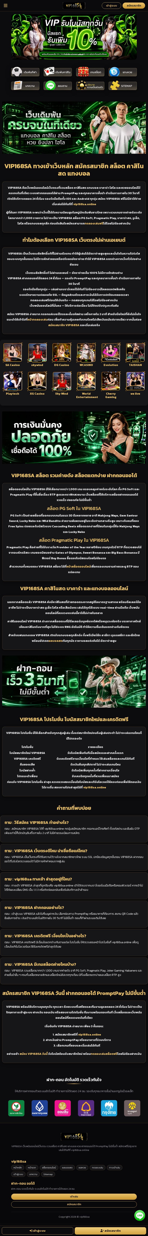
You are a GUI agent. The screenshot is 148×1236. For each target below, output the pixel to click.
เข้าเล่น (74, 1197)
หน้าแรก (32, 1167)
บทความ (33, 1174)
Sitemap (48, 1174)
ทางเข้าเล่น (114, 1167)
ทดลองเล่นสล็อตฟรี (104, 1054)
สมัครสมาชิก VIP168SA (63, 325)
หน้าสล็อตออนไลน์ (78, 566)
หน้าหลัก (18, 1167)
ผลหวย (82, 1167)
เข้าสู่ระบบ (111, 6)
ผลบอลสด (55, 641)
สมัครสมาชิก (134, 6)
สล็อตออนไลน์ (49, 1167)
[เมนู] (5, 6)
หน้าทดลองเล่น (37, 319)
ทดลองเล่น (97, 1167)
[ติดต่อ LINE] (139, 1214)
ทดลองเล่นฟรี (94, 223)
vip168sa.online (84, 204)
